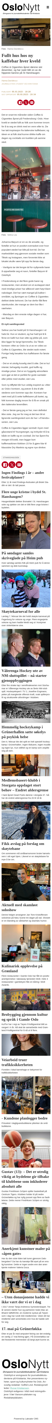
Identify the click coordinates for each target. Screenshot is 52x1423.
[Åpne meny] (48, 7)
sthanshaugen (11, 458)
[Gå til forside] (21, 7)
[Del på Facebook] (20, 102)
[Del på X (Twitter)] (26, 102)
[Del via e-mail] (31, 102)
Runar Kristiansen (19, 1388)
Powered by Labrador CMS (26, 1418)
